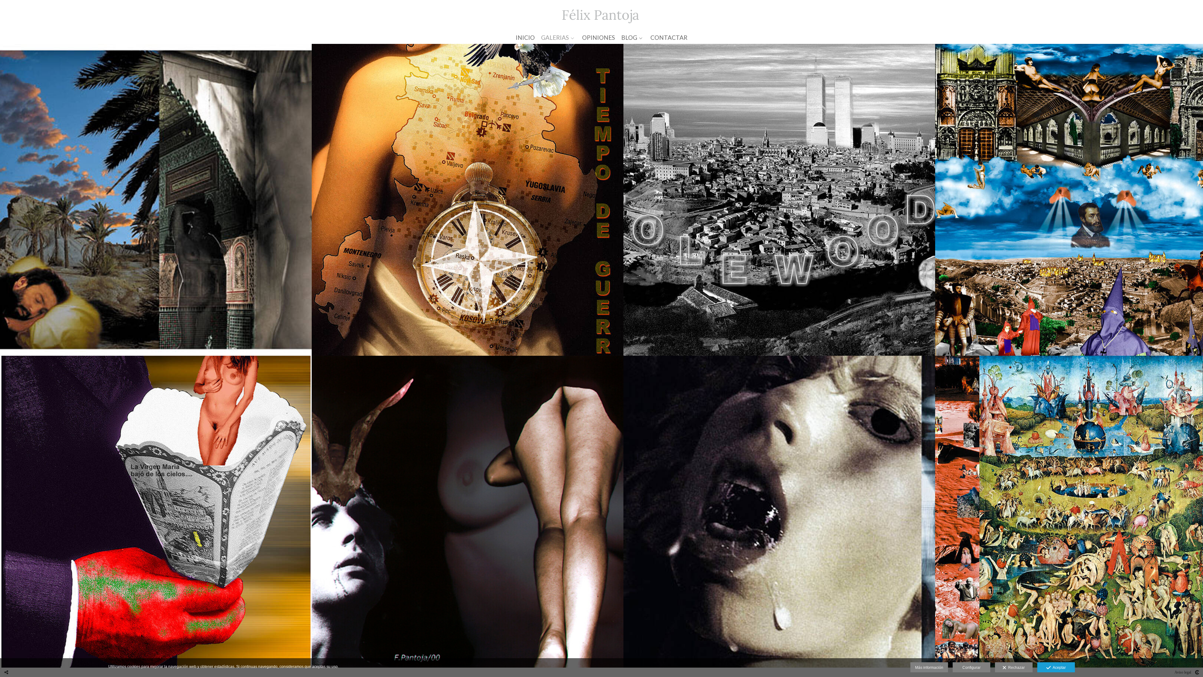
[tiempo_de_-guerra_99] (467, 200)
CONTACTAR (668, 37)
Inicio (525, 37)
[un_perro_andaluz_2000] (467, 512)
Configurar (971, 667)
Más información (929, 667)
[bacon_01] (779, 512)
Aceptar (1058, 667)
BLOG (629, 37)
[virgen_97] (156, 512)
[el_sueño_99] (156, 200)
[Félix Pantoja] (602, 15)
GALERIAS (555, 37)
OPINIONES (598, 37)
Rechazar (1015, 667)
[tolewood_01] (779, 200)
